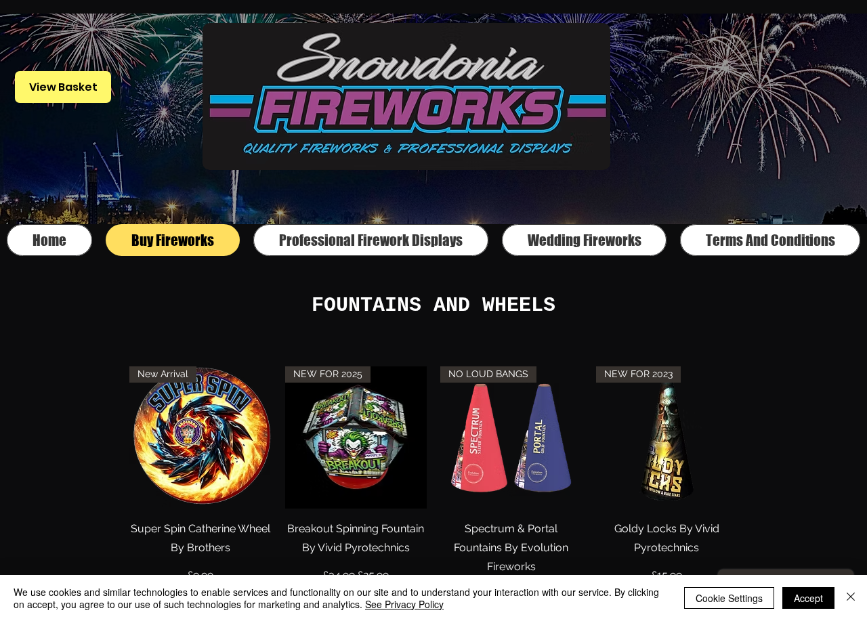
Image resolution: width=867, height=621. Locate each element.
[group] (433, 484)
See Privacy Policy (404, 604)
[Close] (851, 598)
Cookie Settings (729, 598)
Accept (808, 598)
